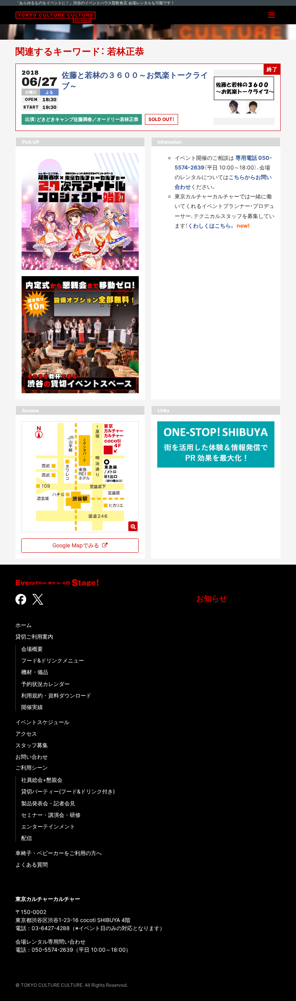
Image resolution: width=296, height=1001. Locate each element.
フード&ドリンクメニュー (52, 660)
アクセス (26, 733)
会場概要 (32, 649)
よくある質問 (31, 864)
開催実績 (32, 707)
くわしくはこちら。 (211, 225)
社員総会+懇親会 (41, 779)
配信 (26, 838)
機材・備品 (34, 672)
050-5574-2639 (52, 949)
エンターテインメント (48, 826)
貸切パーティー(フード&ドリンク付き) (68, 791)
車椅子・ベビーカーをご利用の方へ (58, 853)
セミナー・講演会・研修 (51, 815)
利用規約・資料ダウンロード (56, 695)
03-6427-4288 (51, 928)
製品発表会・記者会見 (48, 803)
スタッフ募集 (31, 745)
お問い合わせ (31, 756)
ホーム (23, 625)
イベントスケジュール (42, 722)
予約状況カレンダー (45, 684)
